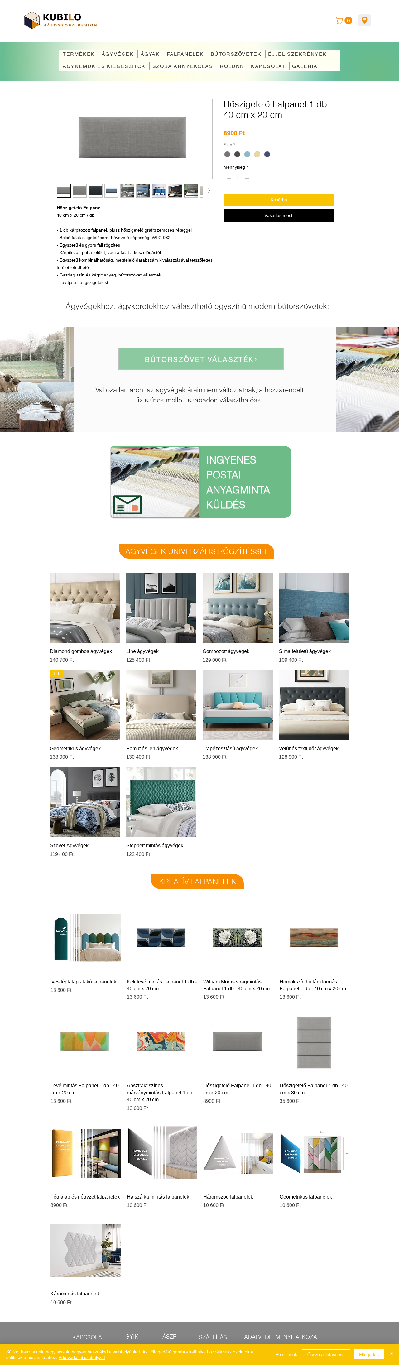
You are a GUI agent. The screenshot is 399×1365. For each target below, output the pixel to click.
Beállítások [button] (286, 1354)
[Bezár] (391, 1354)
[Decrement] (228, 178)
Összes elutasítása (326, 1354)
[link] (344, 20)
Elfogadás (369, 1354)
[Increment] (247, 178)
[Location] (364, 20)
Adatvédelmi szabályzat (82, 1357)
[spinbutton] (237, 178)
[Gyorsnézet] (85, 608)
